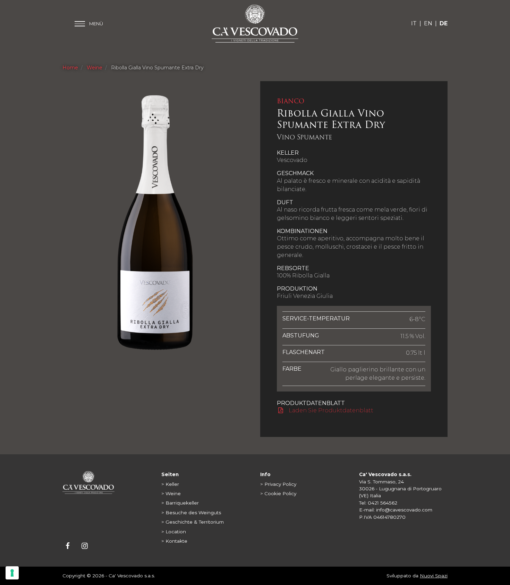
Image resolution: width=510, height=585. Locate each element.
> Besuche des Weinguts (191, 512)
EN (428, 23)
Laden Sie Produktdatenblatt (330, 410)
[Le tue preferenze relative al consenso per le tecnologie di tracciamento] (12, 572)
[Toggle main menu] (89, 24)
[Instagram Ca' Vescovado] (84, 546)
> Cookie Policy (278, 493)
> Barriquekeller (180, 503)
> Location (173, 531)
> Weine (171, 493)
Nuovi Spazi (434, 575)
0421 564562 (382, 503)
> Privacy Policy (278, 484)
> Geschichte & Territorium (192, 522)
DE (444, 23)
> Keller (170, 484)
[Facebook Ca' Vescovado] (68, 546)
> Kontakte (174, 541)
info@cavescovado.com (404, 510)
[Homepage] (88, 482)
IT (414, 23)
